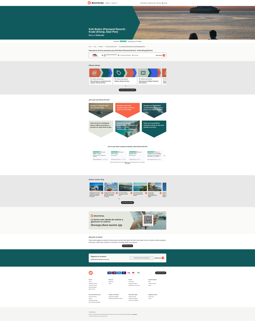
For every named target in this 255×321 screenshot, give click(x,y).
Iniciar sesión (131, 281)
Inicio (90, 46)
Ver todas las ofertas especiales (127, 89)
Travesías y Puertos (93, 285)
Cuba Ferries (151, 296)
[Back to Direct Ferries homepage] (96, 3)
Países (90, 281)
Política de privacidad (133, 298)
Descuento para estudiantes (94, 302)
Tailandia (101, 46)
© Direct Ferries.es (92, 312)
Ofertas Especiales (93, 287)
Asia (95, 46)
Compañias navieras (93, 283)
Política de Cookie (132, 296)
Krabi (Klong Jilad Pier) (111, 46)
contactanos (134, 314)
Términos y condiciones (133, 300)
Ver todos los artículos (127, 202)
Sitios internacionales (93, 300)
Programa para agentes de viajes (115, 298)
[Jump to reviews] (127, 41)
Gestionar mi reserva (133, 283)
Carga (110, 283)
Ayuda (149, 285)
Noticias (90, 298)
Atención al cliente (152, 283)
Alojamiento (111, 281)
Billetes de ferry (92, 289)
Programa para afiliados (114, 296)
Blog (149, 281)
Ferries (149, 298)
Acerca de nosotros (93, 296)
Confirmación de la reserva (134, 285)
